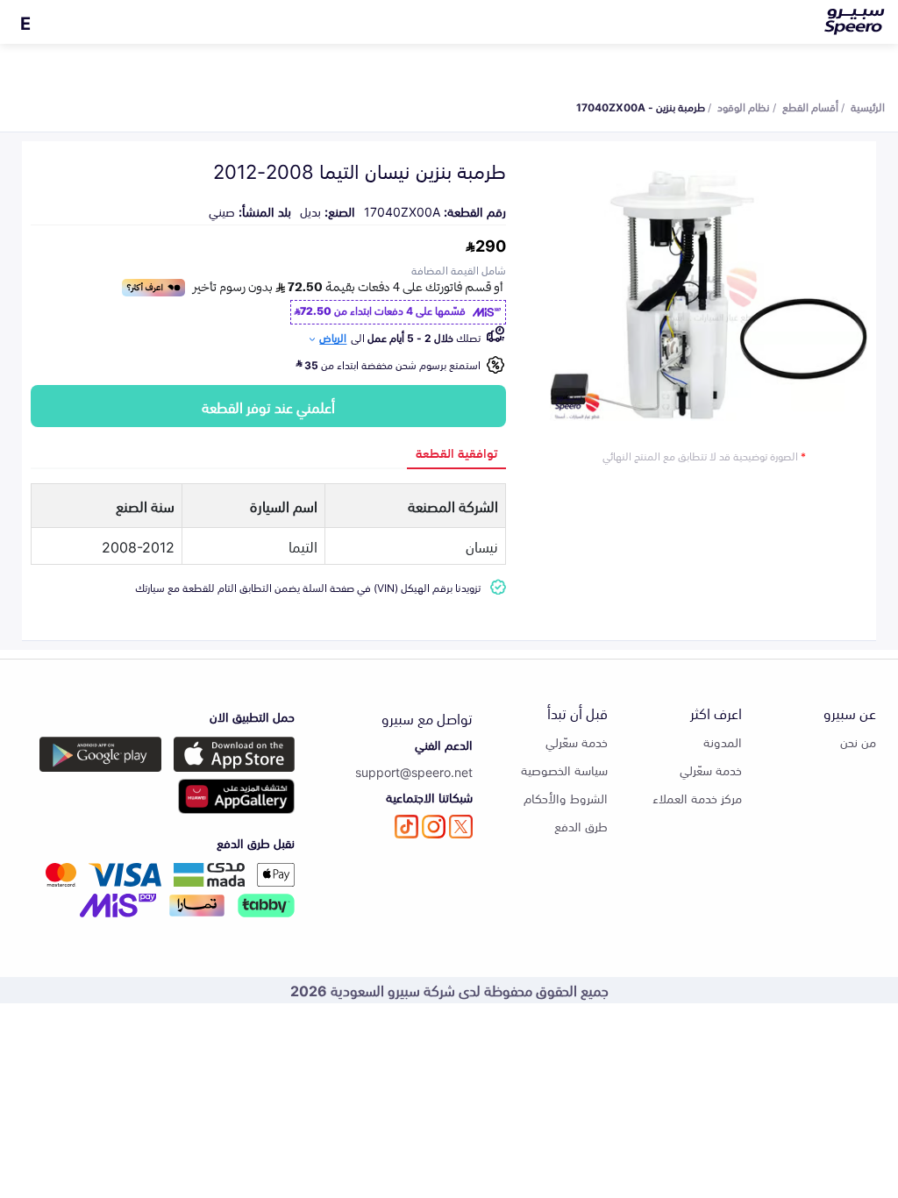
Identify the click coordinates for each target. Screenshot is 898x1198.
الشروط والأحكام (566, 797)
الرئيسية (868, 106)
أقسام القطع (810, 106)
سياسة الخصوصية (564, 769)
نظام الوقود (743, 106)
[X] (461, 826)
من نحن (858, 741)
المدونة (722, 741)
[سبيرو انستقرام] (433, 826)
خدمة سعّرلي (711, 769)
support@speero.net (414, 771)
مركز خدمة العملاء (697, 797)
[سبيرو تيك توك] (406, 826)
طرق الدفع (581, 825)
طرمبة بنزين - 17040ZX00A (640, 106)
